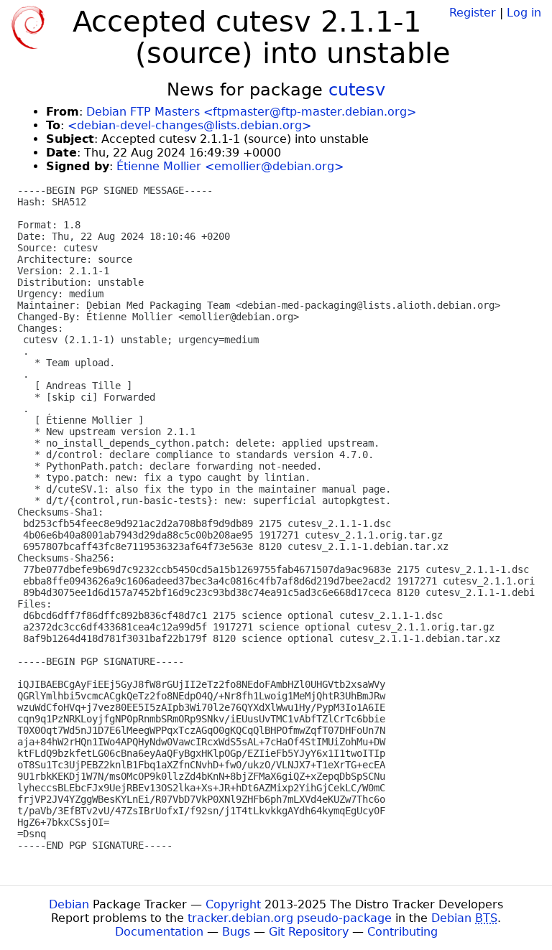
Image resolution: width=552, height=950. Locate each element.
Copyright (233, 904)
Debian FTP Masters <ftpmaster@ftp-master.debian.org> (251, 111)
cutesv (356, 90)
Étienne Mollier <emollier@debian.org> (230, 166)
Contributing (402, 932)
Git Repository (309, 932)
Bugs (236, 932)
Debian (69, 904)
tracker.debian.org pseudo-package (290, 918)
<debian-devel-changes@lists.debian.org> (189, 125)
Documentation (159, 932)
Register (472, 12)
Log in (524, 12)
